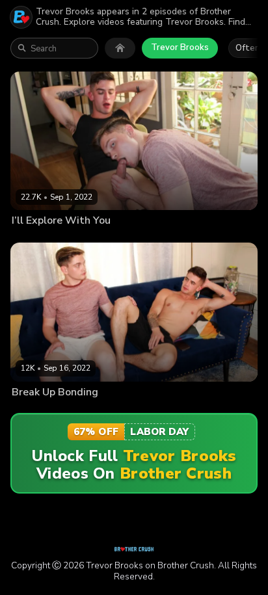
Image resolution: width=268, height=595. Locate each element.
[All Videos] (120, 48)
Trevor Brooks (180, 47)
